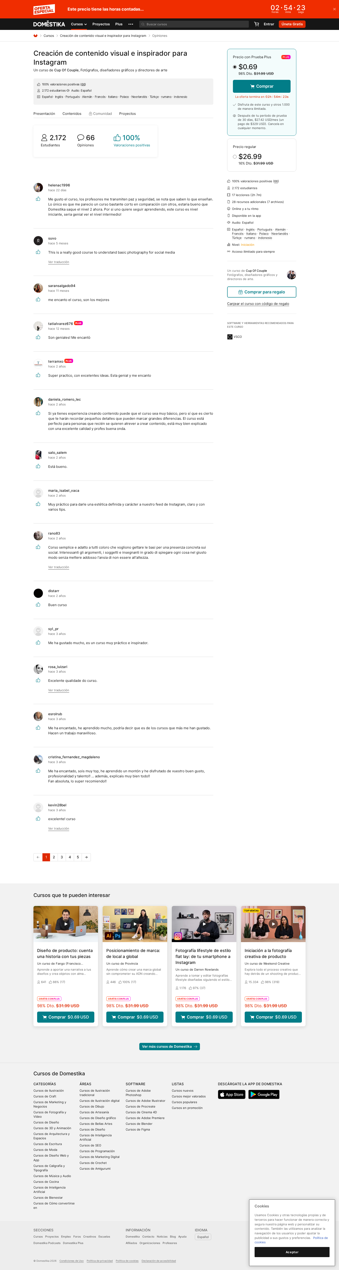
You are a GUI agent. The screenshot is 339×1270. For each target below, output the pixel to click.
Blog (173, 1236)
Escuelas (104, 1236)
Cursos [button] (77, 24)
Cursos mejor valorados (189, 1096)
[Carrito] (256, 24)
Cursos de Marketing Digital (99, 1157)
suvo (52, 238)
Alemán (87, 96)
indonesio (180, 96)
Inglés (59, 96)
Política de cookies (127, 1260)
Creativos (89, 1236)
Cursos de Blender (139, 1123)
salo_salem (57, 452)
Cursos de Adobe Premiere (145, 1118)
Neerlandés (139, 96)
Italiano (113, 96)
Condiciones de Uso (71, 1260)
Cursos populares (184, 1102)
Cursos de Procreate (140, 1106)
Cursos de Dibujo (92, 1106)
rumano (166, 96)
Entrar (269, 24)
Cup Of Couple (66, 70)
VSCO (238, 336)
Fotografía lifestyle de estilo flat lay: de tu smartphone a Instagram (203, 956)
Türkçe (154, 96)
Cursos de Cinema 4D (141, 1112)
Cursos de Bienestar (48, 1197)
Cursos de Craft (44, 1096)
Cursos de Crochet (93, 1163)
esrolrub (55, 714)
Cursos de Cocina (46, 1181)
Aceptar (292, 1252)
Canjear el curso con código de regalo (258, 303)
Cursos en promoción (187, 1108)
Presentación (44, 113)
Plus (118, 24)
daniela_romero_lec (64, 399)
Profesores (170, 1243)
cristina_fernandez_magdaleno (74, 757)
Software (135, 1084)
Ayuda (182, 1236)
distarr (53, 591)
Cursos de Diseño (46, 1122)
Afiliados (131, 1243)
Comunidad (102, 113)
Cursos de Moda (45, 1149)
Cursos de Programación (97, 1151)
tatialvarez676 (60, 323)
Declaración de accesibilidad (159, 1260)
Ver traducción (58, 262)
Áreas (85, 1084)
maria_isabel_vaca (63, 490)
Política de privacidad (100, 1260)
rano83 (54, 533)
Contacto (148, 1236)
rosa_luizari (57, 667)
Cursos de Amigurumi (95, 1168)
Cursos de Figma (138, 1129)
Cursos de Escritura (47, 1144)
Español (47, 96)
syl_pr (53, 629)
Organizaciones (150, 1243)
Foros (77, 1236)
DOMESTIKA (49, 24)
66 (83, 84)
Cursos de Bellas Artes (96, 1123)
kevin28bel (57, 805)
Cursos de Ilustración (48, 1090)
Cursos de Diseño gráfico (98, 1118)
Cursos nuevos (182, 1090)
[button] (131, 24)
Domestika (133, 1236)
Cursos (49, 36)
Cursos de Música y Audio (52, 1176)
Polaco (124, 96)
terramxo (55, 361)
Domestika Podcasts (46, 1243)
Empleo (66, 1236)
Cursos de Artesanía (94, 1112)
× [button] (334, 8)
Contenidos (71, 113)
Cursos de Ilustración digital (99, 1100)
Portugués (72, 96)
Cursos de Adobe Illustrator (145, 1100)
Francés (100, 96)
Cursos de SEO (90, 1145)
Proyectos (101, 24)
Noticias (162, 1236)
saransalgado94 (61, 286)
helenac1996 (59, 185)
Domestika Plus (73, 1243)
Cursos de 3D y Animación (52, 1128)
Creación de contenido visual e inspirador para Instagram (103, 36)
